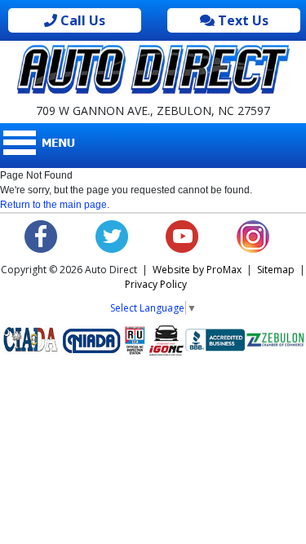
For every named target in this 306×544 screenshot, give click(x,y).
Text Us (241, 20)
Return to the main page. (54, 204)
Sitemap (276, 269)
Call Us (81, 20)
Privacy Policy (156, 284)
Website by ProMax (197, 269)
